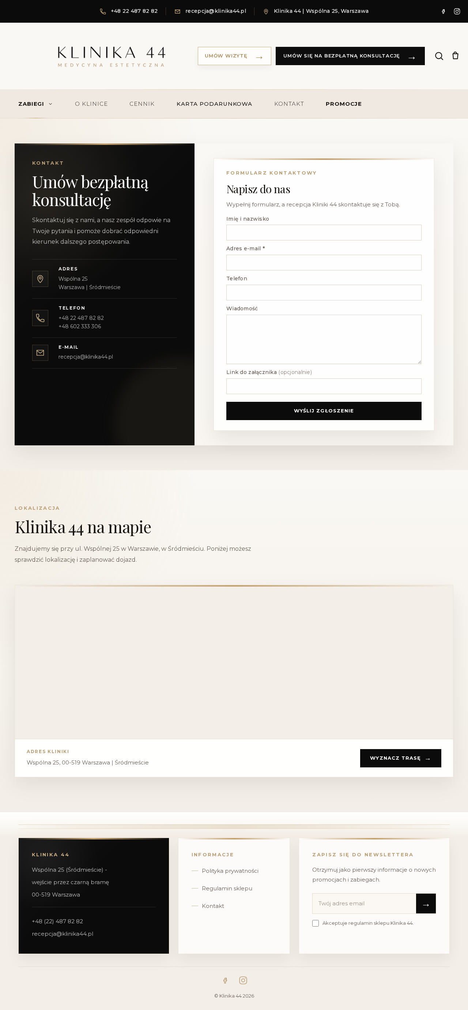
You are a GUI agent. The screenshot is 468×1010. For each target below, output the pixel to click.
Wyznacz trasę (400, 758)
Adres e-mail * (245, 248)
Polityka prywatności (230, 870)
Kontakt (213, 905)
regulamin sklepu (368, 923)
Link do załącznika (269, 372)
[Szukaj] (439, 55)
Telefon (236, 278)
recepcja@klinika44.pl (85, 357)
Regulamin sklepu (227, 888)
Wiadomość (242, 308)
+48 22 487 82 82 (81, 318)
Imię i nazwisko (247, 219)
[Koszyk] (455, 55)
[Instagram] (457, 11)
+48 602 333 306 (79, 326)
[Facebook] (443, 11)
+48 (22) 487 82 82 (57, 921)
